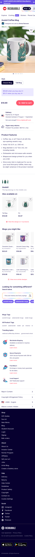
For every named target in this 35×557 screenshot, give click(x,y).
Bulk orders (5, 438)
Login (3, 432)
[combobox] (31, 8)
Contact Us (5, 496)
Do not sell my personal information (12, 536)
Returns (4, 480)
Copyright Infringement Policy (12, 397)
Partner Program (7, 453)
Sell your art (5, 459)
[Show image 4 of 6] (18, 73)
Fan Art (4, 419)
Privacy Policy (17, 533)
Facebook (8, 510)
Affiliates (4, 456)
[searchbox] (17, 295)
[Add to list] (31, 30)
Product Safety (6, 489)
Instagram (8, 507)
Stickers (23, 15)
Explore (4, 15)
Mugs (4, 315)
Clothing (13, 15)
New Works (5, 422)
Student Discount (7, 429)
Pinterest (8, 520)
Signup (3, 435)
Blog (3, 425)
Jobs (3, 462)
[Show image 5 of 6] (20, 73)
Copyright (5, 492)
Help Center (5, 483)
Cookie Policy (28, 536)
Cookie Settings (7, 499)
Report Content (7, 392)
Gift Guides (5, 416)
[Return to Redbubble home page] (11, 8)
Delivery (4, 477)
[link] (8, 301)
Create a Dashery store (9, 468)
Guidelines (5, 486)
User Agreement (6, 533)
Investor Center (6, 449)
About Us (4, 446)
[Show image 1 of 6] (13, 73)
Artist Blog (5, 465)
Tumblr (7, 517)
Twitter (7, 513)
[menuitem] (4, 15)
